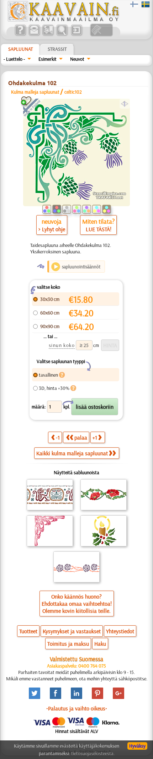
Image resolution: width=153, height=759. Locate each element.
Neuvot (77, 59)
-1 (58, 437)
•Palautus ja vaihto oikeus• (76, 708)
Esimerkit (47, 59)
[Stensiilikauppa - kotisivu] (63, 19)
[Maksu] (48, 34)
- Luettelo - (14, 59)
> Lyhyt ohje (51, 229)
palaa (80, 437)
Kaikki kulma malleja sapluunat (72, 453)
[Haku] (62, 34)
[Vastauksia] (20, 34)
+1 (95, 437)
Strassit (57, 49)
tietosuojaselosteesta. (93, 753)
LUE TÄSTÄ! (98, 229)
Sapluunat (20, 49)
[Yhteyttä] (34, 34)
